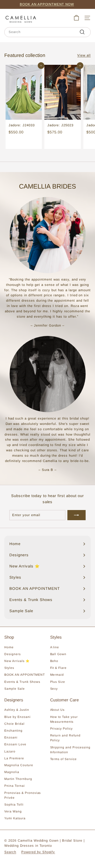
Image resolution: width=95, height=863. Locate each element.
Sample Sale (14, 688)
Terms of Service (63, 759)
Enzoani (10, 737)
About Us (57, 710)
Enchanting (13, 730)
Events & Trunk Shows (22, 682)
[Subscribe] (76, 515)
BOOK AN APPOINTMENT (24, 674)
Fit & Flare (58, 668)
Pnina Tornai (14, 786)
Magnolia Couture (18, 765)
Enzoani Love (15, 744)
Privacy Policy (61, 728)
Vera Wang (13, 811)
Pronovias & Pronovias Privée (22, 795)
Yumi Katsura (15, 818)
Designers (12, 654)
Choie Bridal (14, 724)
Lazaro (9, 751)
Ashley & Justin (16, 710)
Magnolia (11, 772)
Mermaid (57, 674)
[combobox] (47, 32)
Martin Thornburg (18, 779)
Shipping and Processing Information (70, 750)
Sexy (54, 688)
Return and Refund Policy (65, 738)
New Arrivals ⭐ (17, 661)
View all (84, 55)
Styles (9, 668)
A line (54, 647)
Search (10, 852)
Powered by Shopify (38, 852)
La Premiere (14, 758)
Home (9, 647)
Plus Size (57, 682)
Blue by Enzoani (17, 717)
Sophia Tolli (14, 804)
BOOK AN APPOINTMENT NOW (47, 4)
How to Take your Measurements (64, 719)
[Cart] (76, 17)
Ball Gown (58, 654)
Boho (54, 661)
